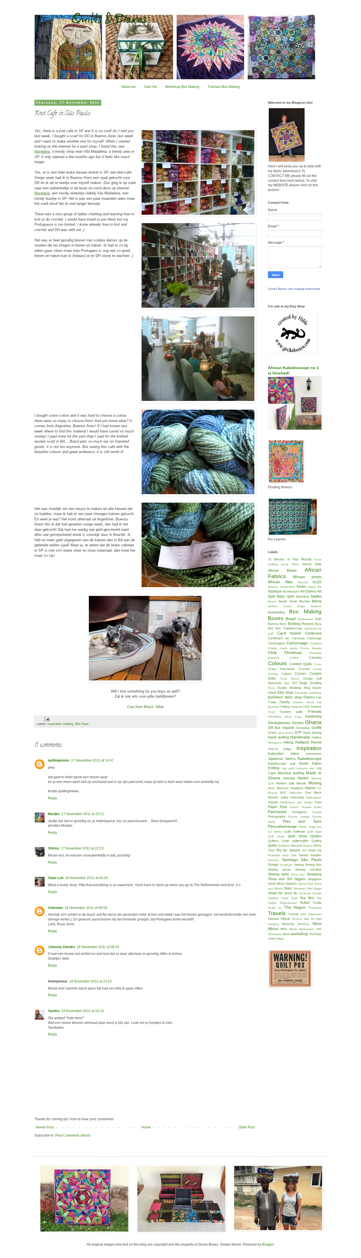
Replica (308, 845)
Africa (295, 564)
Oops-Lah (55, 878)
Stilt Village (314, 888)
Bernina (304, 601)
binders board (279, 606)
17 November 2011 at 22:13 (82, 848)
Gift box (274, 728)
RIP (304, 850)
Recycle (296, 845)
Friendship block (280, 716)
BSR (318, 619)
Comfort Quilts (300, 664)
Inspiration (54, 723)
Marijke (54, 814)
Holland (302, 742)
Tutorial (293, 914)
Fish (306, 706)
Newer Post (45, 1127)
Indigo (287, 749)
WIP (319, 929)
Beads (283, 601)
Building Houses (300, 624)
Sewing (299, 864)
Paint (318, 802)
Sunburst (305, 893)
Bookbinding (276, 612)
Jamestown (314, 753)
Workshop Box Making (182, 87)
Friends (315, 711)
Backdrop (302, 596)
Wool (286, 934)
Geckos (297, 723)
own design (305, 802)
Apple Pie (315, 586)
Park (283, 807)
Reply (52, 798)
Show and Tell (280, 879)
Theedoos (315, 907)
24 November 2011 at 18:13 (82, 1011)
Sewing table (278, 874)
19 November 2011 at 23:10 (90, 981)
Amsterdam (287, 586)
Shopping (314, 874)
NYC (283, 792)
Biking (317, 601)
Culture (286, 673)
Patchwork (277, 811)
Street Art (275, 893)
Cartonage (314, 638)
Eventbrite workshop (308, 692)
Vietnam (273, 918)
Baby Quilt (285, 596)
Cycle (283, 678)
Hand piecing (312, 732)
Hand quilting (278, 737)
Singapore (315, 879)
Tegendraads (288, 902)
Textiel (305, 903)
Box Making (305, 611)
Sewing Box (313, 864)
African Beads (282, 571)
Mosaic (301, 783)
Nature (310, 788)
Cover (318, 664)
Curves (300, 674)
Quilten (316, 836)
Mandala (289, 778)
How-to (273, 749)
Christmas (293, 652)
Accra (306, 559)
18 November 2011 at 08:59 (86, 908)
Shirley (53, 848)
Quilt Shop (276, 836)
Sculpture (286, 864)
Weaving (288, 924)
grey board (285, 732)
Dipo (287, 683)
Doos (271, 687)
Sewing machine (308, 869)
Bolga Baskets (309, 606)
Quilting (316, 840)
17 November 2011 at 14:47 (92, 760)
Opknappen (314, 797)
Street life (290, 893)
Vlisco (285, 919)
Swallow (273, 898)
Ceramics (316, 643)
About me (128, 87)
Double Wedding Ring (293, 687)
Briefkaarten (306, 619)
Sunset (317, 893)
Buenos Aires (277, 623)
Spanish (291, 883)
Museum (283, 788)
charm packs (288, 648)
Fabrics (309, 697)
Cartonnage (297, 643)
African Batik (312, 564)
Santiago (290, 859)
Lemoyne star (305, 768)
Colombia (315, 657)
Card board (289, 633)
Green (272, 732)
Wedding (303, 924)
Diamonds (275, 683)
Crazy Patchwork (281, 669)
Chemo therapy (311, 648)
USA (303, 914)
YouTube (315, 934)
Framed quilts (291, 711)
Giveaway (303, 727)
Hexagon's (275, 742)
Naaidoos (296, 788)
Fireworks (296, 706)
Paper (272, 807)
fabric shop (293, 697)
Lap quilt (287, 768)
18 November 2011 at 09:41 (98, 947)
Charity (272, 648)
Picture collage (298, 816)
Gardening (313, 716)
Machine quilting (291, 773)
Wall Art (309, 918)
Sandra (54, 1011)
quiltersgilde (300, 840)
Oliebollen (295, 792)
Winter (293, 929)
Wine (283, 929)
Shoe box (298, 874)
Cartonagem (276, 643)
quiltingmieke (58, 760)
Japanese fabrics (282, 759)
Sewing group (279, 869)
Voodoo (297, 918)
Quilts (272, 845)
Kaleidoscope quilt (281, 763)
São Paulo (82, 723)
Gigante (288, 728)
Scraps (273, 865)
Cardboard (313, 633)
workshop (299, 933)
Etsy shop (285, 693)
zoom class (276, 938)
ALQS (317, 582)
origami (273, 802)
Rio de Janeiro (288, 850)
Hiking (288, 742)
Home (146, 1127)
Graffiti (317, 728)
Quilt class (314, 831)
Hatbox (317, 737)
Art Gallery (308, 591)
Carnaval (298, 638)
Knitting (68, 723)
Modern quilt (285, 783)
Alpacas (303, 582)
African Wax (280, 582)
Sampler (316, 855)
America (273, 586)
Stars (288, 888)
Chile (272, 652)
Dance (295, 678)
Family (284, 702)
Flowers (316, 706)
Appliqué (275, 591)
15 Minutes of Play (283, 559)
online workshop (292, 797)
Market (303, 778)
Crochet (304, 669)
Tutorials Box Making (224, 87)
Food (271, 711)
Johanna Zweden (61, 947)
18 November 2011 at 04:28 (86, 878)
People (317, 812)
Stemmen (299, 888)
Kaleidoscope (310, 758)
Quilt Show (297, 836)
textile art (274, 907)
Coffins (294, 657)
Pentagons (299, 812)
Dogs (303, 683)
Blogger (268, 1244)
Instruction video (283, 754)
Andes (301, 587)
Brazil (291, 618)
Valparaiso (315, 914)
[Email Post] (46, 719)
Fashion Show (303, 702)
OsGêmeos (287, 802)
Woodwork (274, 934)
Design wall (312, 678)
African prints (307, 576)
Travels (277, 913)
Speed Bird (305, 883)
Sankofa (273, 860)
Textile (317, 902)
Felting (284, 706)
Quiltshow (284, 845)
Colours (277, 663)
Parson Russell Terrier (306, 807)
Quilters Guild (278, 840)
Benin (293, 601)
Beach (272, 601)
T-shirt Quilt (289, 898)
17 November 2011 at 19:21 (82, 814)
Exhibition (275, 697)
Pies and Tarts (302, 821)
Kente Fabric (310, 764)
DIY (294, 683)
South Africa (276, 883)
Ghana (313, 722)
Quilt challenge (294, 831)
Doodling (316, 683)
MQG (271, 788)
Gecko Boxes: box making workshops (294, 288)
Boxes (275, 618)
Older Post (247, 1127)
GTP (298, 733)
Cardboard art (278, 638)
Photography (276, 816)
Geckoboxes (279, 722)
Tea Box (307, 898)
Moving (315, 783)
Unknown (55, 908)
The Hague (295, 907)
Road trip (315, 850)
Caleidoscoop (292, 628)
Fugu (298, 716)
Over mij (150, 87)
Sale (294, 855)
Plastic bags (307, 826)
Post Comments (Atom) (73, 1135)
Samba (303, 855)
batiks (316, 596)
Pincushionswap (282, 826)
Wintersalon (306, 929)
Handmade (300, 737)
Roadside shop (278, 855)
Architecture (291, 591)
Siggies (300, 879)
